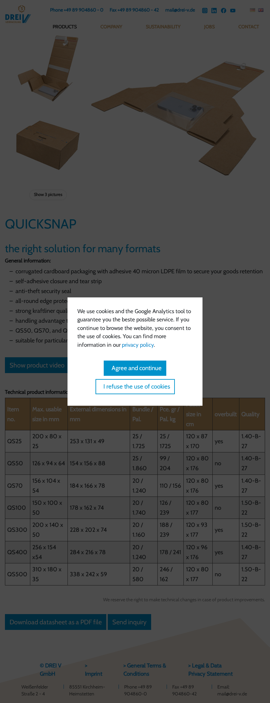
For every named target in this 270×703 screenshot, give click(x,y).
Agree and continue (137, 368)
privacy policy (138, 344)
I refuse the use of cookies (136, 386)
